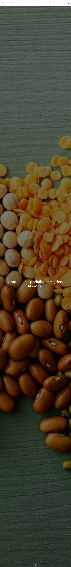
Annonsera (59, 3)
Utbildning (66, 3)
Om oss (52, 3)
